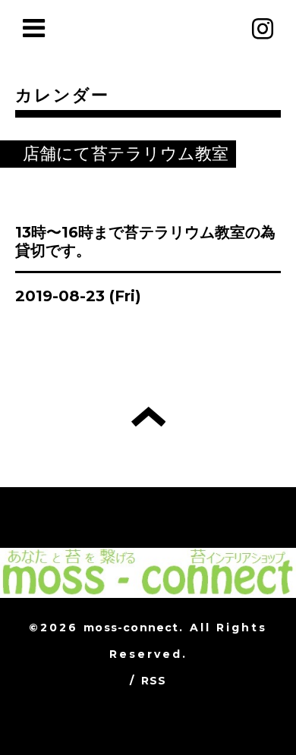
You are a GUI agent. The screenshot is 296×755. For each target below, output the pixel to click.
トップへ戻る (148, 416)
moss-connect (130, 627)
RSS (154, 680)
